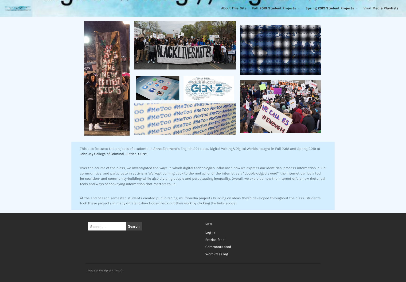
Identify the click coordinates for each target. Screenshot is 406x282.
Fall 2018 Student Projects (274, 8)
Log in (210, 232)
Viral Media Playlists (380, 8)
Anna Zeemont (165, 149)
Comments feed (218, 247)
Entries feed (215, 240)
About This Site (233, 8)
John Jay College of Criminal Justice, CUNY (113, 154)
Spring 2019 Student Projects (329, 8)
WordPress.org (216, 254)
